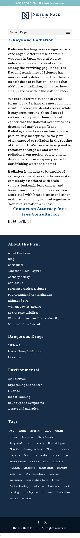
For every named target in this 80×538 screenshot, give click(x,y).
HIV (34, 455)
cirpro (13, 436)
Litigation (29, 467)
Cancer (59, 430)
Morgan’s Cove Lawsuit (24, 324)
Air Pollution (17, 379)
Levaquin (14, 357)
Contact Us (15, 283)
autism (22, 430)
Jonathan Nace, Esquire (24, 271)
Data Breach (45, 436)
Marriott (62, 467)
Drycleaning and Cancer (25, 385)
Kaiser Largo (60, 455)
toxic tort (47, 492)
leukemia (57, 461)
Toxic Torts (63, 492)
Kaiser (45, 455)
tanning (14, 492)
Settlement (54, 486)
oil (20, 473)
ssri (66, 486)
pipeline (54, 473)
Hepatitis (15, 455)
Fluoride (14, 391)
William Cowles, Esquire (24, 306)
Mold (12, 473)
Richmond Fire (18, 300)
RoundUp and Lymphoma (26, 403)
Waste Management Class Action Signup (36, 318)
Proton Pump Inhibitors (24, 351)
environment (36, 443)
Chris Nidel (15, 265)
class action (27, 436)
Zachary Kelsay (19, 277)
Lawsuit (34, 461)
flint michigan (56, 443)
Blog (11, 259)
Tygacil (14, 498)
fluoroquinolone (33, 449)
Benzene (35, 430)
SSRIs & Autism (18, 345)
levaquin (15, 467)
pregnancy (16, 479)
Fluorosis (51, 449)
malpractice (46, 467)
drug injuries (17, 443)
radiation (38, 486)
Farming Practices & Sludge (27, 288)
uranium (27, 498)
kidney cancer (18, 461)
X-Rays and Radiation (23, 408)
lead (45, 461)
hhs (26, 455)
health (65, 449)
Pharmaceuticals (35, 473)
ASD (12, 430)
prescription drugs (37, 479)
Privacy (56, 479)
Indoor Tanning (19, 397)
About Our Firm (19, 253)
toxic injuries (30, 492)
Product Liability (19, 486)
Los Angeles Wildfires (23, 312)
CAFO (47, 430)
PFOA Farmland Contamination (30, 294)
